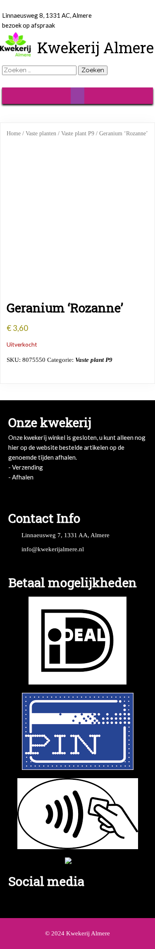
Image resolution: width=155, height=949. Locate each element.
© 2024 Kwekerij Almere (77, 933)
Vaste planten (41, 133)
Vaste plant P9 (77, 133)
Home (14, 133)
